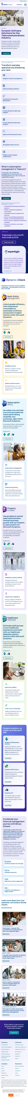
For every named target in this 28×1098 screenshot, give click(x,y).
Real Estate (17, 1054)
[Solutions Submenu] (22, 4)
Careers (3, 1070)
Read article (6, 934)
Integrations (3, 1073)
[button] (1, 252)
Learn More (8, 758)
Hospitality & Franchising (20, 1049)
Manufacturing (18, 1051)
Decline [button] (17, 1095)
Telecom (16, 1058)
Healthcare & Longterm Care (20, 1047)
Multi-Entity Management (6, 1047)
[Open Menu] (25, 5)
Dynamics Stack (4, 1044)
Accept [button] (11, 1095)
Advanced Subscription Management (6, 1057)
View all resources (6, 907)
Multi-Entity (10, 926)
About (2, 1068)
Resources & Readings (19, 1066)
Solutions (19, 4)
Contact (3, 1077)
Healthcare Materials (5, 1054)
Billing (4, 979)
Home (2, 1066)
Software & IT (17, 1056)
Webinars (17, 1068)
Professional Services (5, 1060)
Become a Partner (4, 1075)
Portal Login (22, 1)
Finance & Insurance (19, 1044)
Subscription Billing (5, 1049)
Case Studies (6, 1006)
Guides (4, 926)
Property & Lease (4, 1051)
